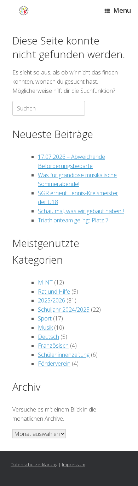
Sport (45, 318)
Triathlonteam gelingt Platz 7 (73, 220)
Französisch (53, 345)
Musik (45, 327)
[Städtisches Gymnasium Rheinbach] (23, 11)
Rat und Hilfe (54, 291)
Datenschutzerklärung (34, 464)
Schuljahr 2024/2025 (64, 309)
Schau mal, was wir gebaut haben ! (81, 211)
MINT (45, 282)
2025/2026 (51, 300)
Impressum (73, 464)
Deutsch (48, 337)
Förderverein (54, 363)
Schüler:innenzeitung (64, 355)
